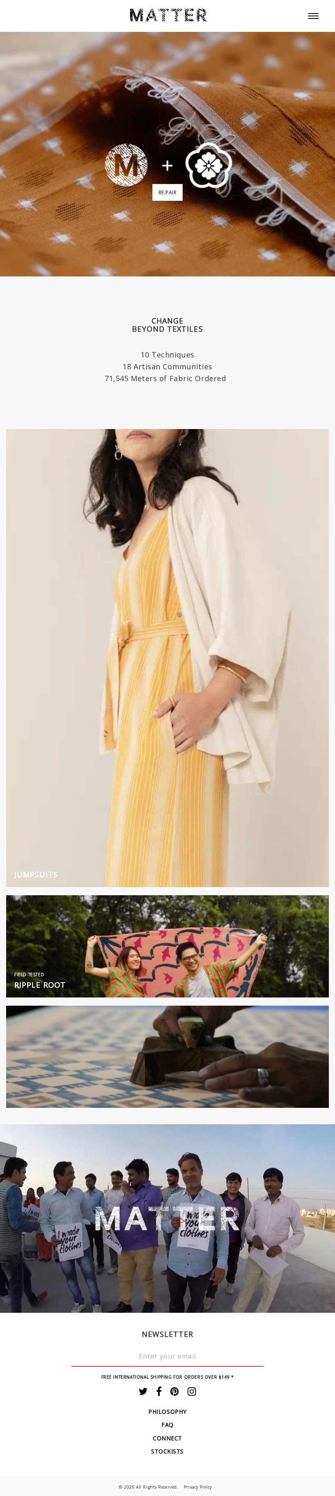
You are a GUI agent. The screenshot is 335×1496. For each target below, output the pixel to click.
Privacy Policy (198, 1487)
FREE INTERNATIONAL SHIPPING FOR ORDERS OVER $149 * (167, 1377)
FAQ (167, 1425)
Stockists (167, 1451)
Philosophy (167, 1411)
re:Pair (168, 192)
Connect (167, 1438)
